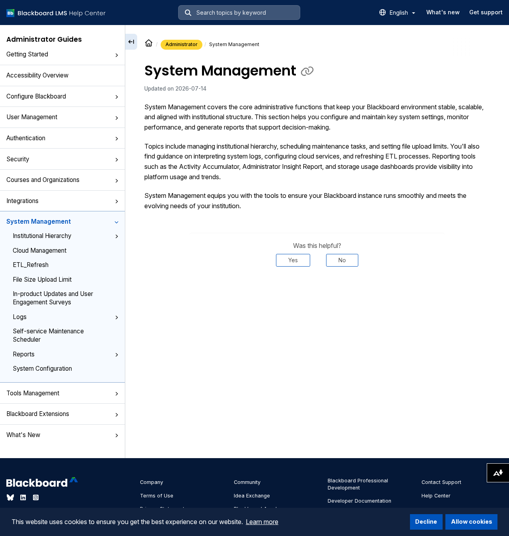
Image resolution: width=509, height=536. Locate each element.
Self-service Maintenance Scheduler (48, 335)
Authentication (25, 138)
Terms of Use (156, 496)
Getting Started (27, 54)
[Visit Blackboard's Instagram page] (36, 497)
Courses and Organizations (43, 180)
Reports (24, 354)
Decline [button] (426, 521)
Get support (486, 12)
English (400, 12)
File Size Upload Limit (42, 279)
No (342, 260)
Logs (20, 317)
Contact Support (441, 482)
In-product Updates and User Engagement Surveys (53, 298)
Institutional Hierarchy (42, 236)
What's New (23, 435)
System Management (38, 221)
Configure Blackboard (36, 96)
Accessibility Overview (37, 75)
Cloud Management (39, 250)
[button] (117, 55)
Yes (293, 260)
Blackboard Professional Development (358, 484)
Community (247, 482)
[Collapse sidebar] (131, 42)
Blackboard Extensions (37, 414)
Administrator (181, 44)
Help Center (436, 496)
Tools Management (32, 393)
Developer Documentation (359, 501)
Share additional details (317, 290)
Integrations (22, 201)
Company (151, 482)
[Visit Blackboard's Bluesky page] (11, 497)
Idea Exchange (252, 496)
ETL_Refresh (31, 265)
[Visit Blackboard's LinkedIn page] (24, 497)
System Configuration (42, 369)
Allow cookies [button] (471, 521)
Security (17, 159)
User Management (31, 117)
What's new (443, 12)
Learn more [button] (262, 522)
